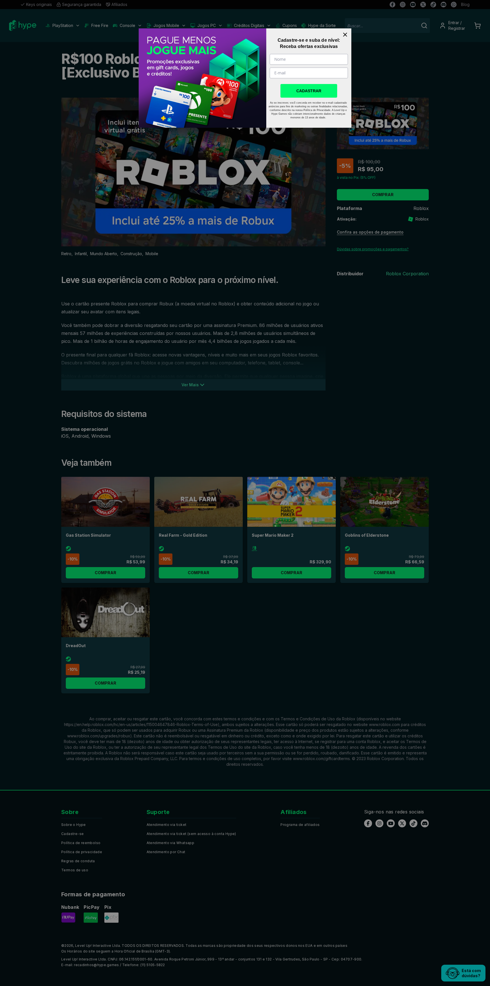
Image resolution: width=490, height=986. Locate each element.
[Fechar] (345, 35)
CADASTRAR (308, 91)
